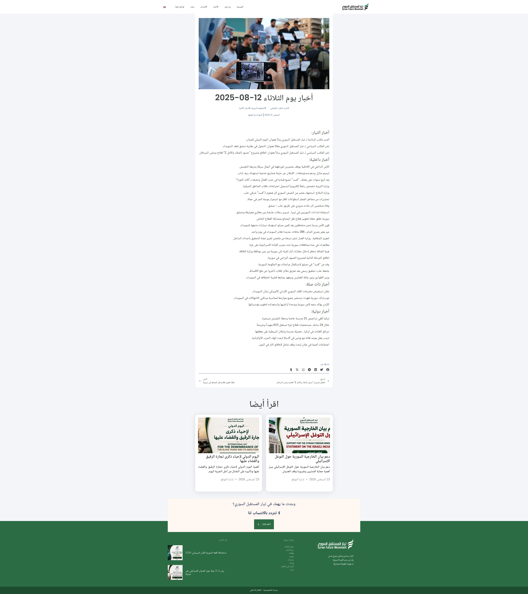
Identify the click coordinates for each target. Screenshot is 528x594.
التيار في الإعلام (287, 566)
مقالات (291, 553)
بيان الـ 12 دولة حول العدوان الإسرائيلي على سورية (204, 572)
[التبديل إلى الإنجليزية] (164, 7)
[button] (327, 369)
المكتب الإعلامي (276, 108)
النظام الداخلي (255, 590)
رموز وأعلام (289, 547)
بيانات (291, 563)
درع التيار (290, 550)
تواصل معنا (179, 6)
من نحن (228, 6)
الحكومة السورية (257, 108)
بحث (192, 6)
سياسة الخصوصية (270, 590)
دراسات (291, 560)
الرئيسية (240, 6)
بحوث (291, 557)
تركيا (247, 108)
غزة (240, 108)
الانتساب (203, 6)
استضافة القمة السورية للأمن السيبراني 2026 (205, 552)
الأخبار (215, 6)
